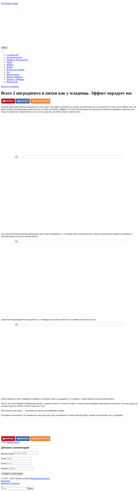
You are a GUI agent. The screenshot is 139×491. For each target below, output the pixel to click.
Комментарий (7, 454)
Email (3, 463)
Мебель (10, 65)
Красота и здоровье (15, 69)
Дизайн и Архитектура (17, 60)
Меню (4, 48)
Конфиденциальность (40, 478)
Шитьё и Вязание (15, 77)
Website (4, 468)
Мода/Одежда (13, 74)
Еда (8, 72)
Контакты (5, 481)
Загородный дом (14, 57)
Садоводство (12, 55)
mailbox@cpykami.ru (10, 483)
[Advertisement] (69, 26)
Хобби (9, 67)
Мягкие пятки (13, 442)
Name (3, 458)
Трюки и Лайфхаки (15, 79)
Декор (9, 62)
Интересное (12, 82)
